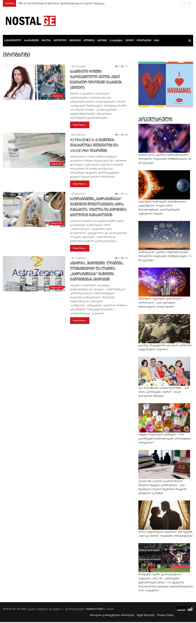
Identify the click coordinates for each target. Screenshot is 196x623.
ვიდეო (130, 40)
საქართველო (12, 40)
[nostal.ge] (30, 21)
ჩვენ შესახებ (145, 615)
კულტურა (89, 40)
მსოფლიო (60, 40)
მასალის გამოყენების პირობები (112, 615)
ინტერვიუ (75, 40)
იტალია (46, 40)
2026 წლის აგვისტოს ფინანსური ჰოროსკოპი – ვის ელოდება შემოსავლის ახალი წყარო (159, 302)
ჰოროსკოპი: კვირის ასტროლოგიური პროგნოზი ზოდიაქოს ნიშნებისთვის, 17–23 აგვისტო (165, 256)
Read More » (80, 124)
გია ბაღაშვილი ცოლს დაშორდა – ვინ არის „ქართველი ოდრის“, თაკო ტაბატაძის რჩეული (163, 391)
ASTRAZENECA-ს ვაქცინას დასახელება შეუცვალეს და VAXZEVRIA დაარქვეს (94, 145)
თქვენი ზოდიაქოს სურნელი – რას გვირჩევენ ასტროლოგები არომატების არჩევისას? (164, 438)
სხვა (156, 40)
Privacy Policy (165, 615)
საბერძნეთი (31, 40)
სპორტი (102, 40)
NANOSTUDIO (95, 608)
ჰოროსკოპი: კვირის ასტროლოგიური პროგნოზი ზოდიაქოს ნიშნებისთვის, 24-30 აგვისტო (165, 158)
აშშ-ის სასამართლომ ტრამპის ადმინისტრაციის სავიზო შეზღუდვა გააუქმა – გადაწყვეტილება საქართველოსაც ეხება (97, 3)
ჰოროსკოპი (143, 40)
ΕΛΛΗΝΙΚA (116, 40)
